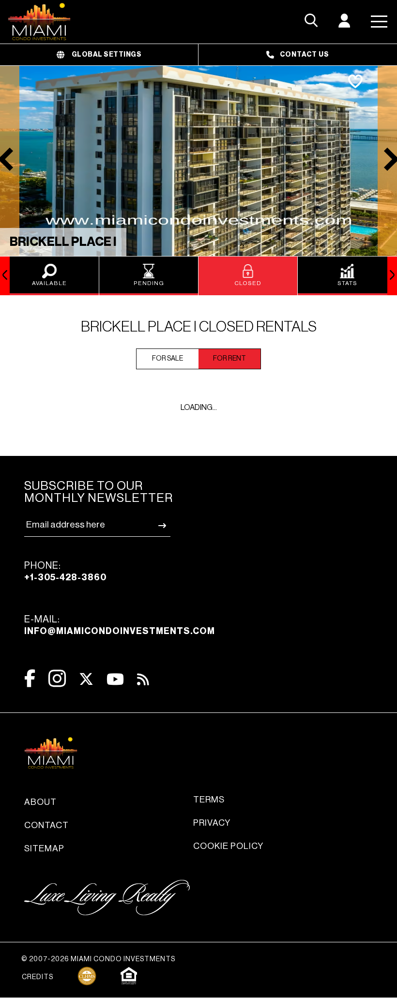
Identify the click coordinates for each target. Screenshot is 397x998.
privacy (211, 822)
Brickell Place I (63, 242)
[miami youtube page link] (115, 679)
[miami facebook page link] (29, 678)
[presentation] (5, 276)
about (40, 802)
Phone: (65, 571)
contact (46, 825)
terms (209, 799)
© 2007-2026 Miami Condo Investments (98, 959)
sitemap (44, 848)
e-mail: (119, 625)
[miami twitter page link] (86, 679)
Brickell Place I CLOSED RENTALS (199, 326)
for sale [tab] (167, 358)
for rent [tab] (229, 358)
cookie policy (228, 846)
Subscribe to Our (98, 492)
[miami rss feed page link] (143, 678)
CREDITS (37, 977)
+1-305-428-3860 (65, 577)
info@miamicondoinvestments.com (119, 631)
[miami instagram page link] (57, 678)
